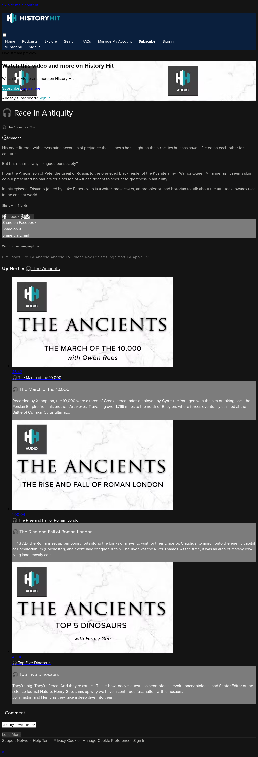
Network (24, 740)
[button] (4, 35)
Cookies (74, 740)
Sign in (168, 41)
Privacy (60, 740)
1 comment (11, 138)
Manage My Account (115, 41)
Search (70, 41)
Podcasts (30, 41)
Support (9, 740)
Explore (51, 41)
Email (29, 216)
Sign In (34, 47)
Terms (47, 740)
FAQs (86, 41)
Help (37, 740)
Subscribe (11, 88)
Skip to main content (20, 5)
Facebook (11, 216)
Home (10, 41)
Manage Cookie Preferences (107, 740)
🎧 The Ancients (14, 127)
